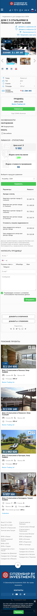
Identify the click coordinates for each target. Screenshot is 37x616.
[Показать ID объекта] (11, 68)
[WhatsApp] (22, 329)
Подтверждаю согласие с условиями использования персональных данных (17, 293)
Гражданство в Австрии (27, 554)
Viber (28, 264)
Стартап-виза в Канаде (27, 527)
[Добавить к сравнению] (29, 347)
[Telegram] (25, 329)
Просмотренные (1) (29, 32)
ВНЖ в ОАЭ (5, 543)
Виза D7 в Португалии (8, 528)
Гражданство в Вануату (9, 558)
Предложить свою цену (28, 35)
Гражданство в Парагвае (27, 557)
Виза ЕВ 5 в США (6, 525)
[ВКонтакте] (11, 329)
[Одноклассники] (14, 329)
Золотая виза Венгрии (26, 534)
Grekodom (5, 513)
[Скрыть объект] (2, 68)
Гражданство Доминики (9, 553)
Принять (18, 612)
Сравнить (18, 184)
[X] (17, 329)
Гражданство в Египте (26, 551)
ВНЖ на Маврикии (25, 536)
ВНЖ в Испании (24, 539)
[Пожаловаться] (16, 68)
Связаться (18, 109)
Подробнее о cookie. (10, 608)
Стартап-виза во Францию (24, 523)
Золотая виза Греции (8, 530)
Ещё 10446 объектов (19, 113)
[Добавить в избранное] (33, 347)
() (27, 27)
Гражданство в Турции (26, 549)
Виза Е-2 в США (6, 522)
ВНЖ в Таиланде (25, 544)
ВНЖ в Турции (6, 546)
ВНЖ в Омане (5, 536)
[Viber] (19, 329)
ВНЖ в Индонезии (25, 542)
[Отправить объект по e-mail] (7, 68)
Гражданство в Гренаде (9, 556)
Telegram (6, 267)
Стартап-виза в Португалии (24, 530)
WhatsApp (19, 264)
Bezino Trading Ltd (18, 104)
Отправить (30, 300)
